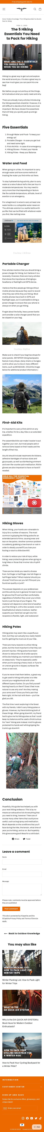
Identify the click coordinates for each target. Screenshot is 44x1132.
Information (10, 1080)
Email (4, 869)
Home (4, 19)
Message (5, 881)
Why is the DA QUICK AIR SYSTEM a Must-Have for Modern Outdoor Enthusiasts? (20, 1023)
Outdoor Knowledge (13, 19)
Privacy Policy (15, 918)
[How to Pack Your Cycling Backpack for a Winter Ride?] (22, 1046)
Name (4, 857)
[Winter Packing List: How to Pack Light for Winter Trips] (22, 963)
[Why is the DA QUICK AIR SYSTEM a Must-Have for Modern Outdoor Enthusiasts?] (22, 1003)
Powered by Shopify (28, 1129)
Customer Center (13, 1087)
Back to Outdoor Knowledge (24, 933)
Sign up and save (13, 1095)
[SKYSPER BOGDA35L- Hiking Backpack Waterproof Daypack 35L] (22, 393)
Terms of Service (31, 918)
